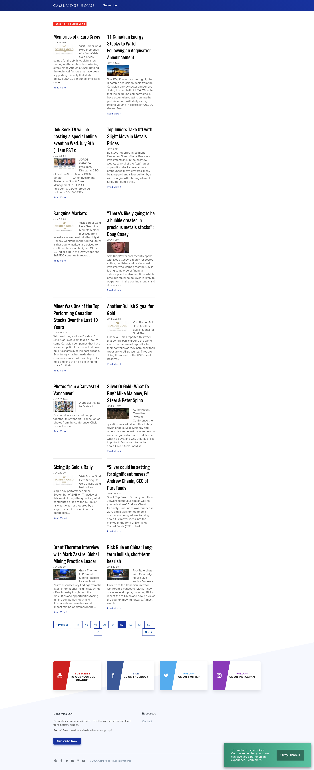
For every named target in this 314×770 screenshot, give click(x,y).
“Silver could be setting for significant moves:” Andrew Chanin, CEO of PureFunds (128, 478)
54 (139, 624)
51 (113, 624)
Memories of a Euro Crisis (76, 37)
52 (121, 624)
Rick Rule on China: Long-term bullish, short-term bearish (129, 554)
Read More (60, 87)
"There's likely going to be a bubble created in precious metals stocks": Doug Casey (131, 224)
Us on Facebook (136, 675)
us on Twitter (189, 675)
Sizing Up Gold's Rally (73, 467)
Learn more (254, 760)
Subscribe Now (67, 741)
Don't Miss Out (92, 722)
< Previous (62, 624)
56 (97, 632)
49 (95, 624)
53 (130, 624)
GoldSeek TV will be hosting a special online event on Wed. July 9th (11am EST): (75, 140)
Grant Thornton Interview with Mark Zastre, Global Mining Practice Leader (76, 554)
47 (77, 624)
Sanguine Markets (70, 213)
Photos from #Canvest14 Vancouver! (76, 390)
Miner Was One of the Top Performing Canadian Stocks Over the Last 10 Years (76, 317)
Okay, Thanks (290, 755)
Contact (147, 721)
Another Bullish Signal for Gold (130, 310)
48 (86, 624)
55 (148, 624)
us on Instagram (242, 675)
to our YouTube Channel (83, 677)
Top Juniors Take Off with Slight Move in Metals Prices (129, 136)
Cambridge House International (114, 760)
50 (104, 624)
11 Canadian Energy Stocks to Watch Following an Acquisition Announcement (129, 47)
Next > (148, 632)
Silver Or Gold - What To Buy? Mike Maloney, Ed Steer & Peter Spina (128, 393)
